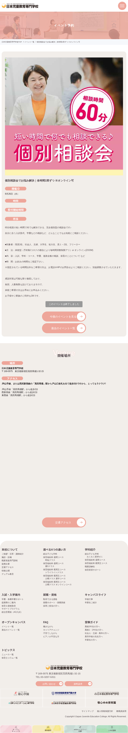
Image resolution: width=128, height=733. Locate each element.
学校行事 (89, 599)
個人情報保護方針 (105, 711)
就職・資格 (49, 595)
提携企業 (6, 564)
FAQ (45, 622)
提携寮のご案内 (9, 602)
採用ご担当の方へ (51, 606)
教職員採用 (121, 711)
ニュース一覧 (8, 654)
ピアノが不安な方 (51, 636)
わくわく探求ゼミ (95, 557)
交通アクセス (63, 522)
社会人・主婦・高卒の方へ (97, 633)
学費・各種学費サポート (13, 599)
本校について (10, 549)
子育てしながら (50, 633)
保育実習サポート (93, 570)
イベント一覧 (29, 42)
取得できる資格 (50, 599)
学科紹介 (90, 549)
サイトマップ (88, 711)
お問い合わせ (49, 684)
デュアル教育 (8, 574)
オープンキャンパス (14, 622)
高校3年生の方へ (92, 626)
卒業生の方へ (91, 640)
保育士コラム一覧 (10, 658)
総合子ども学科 (50, 554)
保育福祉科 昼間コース (95, 560)
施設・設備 (7, 557)
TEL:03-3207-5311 (46, 677)
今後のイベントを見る (63, 316)
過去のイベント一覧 (63, 328)
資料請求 (78, 684)
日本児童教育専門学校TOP (12, 42)
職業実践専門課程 (10, 560)
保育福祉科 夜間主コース (96, 563)
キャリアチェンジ (51, 630)
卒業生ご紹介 (91, 602)
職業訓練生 (90, 566)
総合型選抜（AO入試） (12, 612)
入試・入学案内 (11, 595)
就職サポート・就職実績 (54, 602)
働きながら (48, 626)
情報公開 (6, 571)
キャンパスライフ (95, 595)
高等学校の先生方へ (94, 636)
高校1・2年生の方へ (94, 630)
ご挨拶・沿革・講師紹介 (13, 554)
